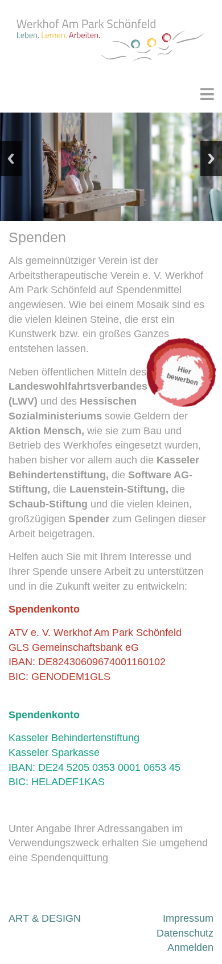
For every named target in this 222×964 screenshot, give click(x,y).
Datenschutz (185, 933)
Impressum (188, 918)
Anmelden (190, 947)
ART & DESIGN (45, 918)
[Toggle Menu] (210, 94)
